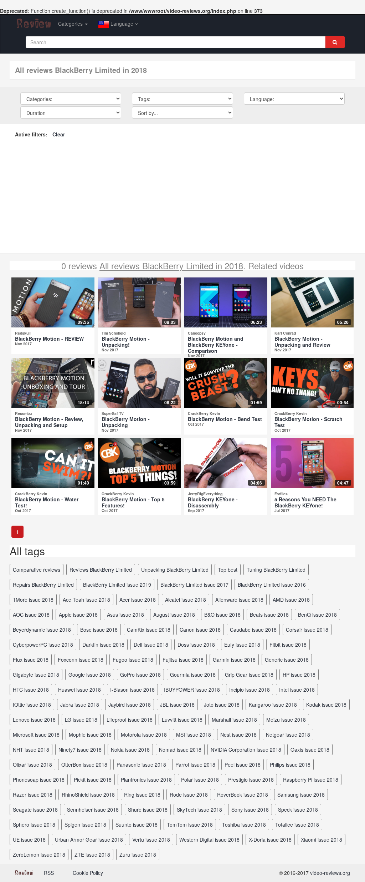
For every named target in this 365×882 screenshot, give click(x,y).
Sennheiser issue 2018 (93, 809)
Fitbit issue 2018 (288, 644)
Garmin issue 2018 (234, 659)
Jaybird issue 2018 (129, 704)
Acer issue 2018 (137, 599)
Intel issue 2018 (297, 689)
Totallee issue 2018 (297, 824)
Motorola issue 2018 (144, 734)
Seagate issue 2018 (35, 809)
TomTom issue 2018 (190, 824)
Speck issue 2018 (298, 809)
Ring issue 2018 (142, 794)
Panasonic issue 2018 (141, 764)
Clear (58, 134)
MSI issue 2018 (193, 734)
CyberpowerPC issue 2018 (43, 644)
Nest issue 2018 (238, 734)
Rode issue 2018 (189, 794)
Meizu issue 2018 (286, 719)
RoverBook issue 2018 (242, 794)
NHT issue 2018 (31, 749)
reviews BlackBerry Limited (101, 569)
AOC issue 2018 (31, 614)
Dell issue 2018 (151, 644)
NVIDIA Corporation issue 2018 (246, 749)
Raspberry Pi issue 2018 (310, 779)
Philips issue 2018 (290, 764)
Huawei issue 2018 (79, 689)
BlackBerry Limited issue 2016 (272, 584)
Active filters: (31, 134)
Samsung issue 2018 (301, 794)
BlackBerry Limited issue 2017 (194, 584)
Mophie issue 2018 (90, 734)
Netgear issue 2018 (288, 734)
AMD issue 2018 (291, 599)
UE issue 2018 (29, 839)
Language (122, 23)
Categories (71, 23)
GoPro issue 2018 (140, 674)
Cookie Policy (88, 872)
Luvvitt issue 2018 (182, 719)
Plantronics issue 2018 (146, 779)
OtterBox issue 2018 (84, 764)
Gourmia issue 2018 (193, 674)
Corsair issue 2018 (307, 629)
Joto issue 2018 (222, 704)
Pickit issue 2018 (93, 779)
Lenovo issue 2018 (34, 719)
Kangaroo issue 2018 (273, 704)
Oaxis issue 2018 (310, 749)
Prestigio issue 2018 (251, 779)
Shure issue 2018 (148, 809)
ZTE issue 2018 (92, 854)
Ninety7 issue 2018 (80, 749)
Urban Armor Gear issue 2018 (89, 839)
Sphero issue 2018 (34, 824)
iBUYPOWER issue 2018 (192, 689)
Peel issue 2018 (243, 764)
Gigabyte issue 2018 (36, 674)
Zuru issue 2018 (137, 854)
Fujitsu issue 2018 (183, 659)
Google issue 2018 (89, 674)
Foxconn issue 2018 (80, 659)
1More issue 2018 (33, 599)
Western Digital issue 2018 (209, 839)
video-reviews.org (330, 872)
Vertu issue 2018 (151, 839)
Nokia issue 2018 (130, 749)
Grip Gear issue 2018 (249, 674)
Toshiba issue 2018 (244, 824)
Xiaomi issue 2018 (321, 839)
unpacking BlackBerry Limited (175, 569)
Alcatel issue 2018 (185, 599)
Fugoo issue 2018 (133, 659)
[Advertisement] (182, 195)
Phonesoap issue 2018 (39, 779)
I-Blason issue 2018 (132, 689)
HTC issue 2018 (31, 689)
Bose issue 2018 (99, 629)
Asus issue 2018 (125, 614)
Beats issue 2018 (269, 614)
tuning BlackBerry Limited (276, 569)
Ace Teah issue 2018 (86, 599)
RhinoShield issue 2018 (88, 794)
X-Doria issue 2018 (270, 839)
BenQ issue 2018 (317, 614)
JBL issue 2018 (177, 704)
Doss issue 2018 (196, 644)
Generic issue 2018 (287, 659)
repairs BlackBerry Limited (43, 584)
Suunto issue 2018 (136, 824)
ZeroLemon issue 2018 (39, 854)
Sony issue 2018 (250, 809)
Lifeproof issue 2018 (130, 719)
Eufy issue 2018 (242, 644)
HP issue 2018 (299, 674)
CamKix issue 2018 (148, 629)
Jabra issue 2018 (79, 704)
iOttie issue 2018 (32, 704)
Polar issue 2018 (200, 779)
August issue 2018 (174, 614)
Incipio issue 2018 (249, 689)
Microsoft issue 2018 (36, 734)
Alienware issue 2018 (239, 599)
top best (227, 569)
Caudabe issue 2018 (253, 629)
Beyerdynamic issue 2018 (42, 629)
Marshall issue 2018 (234, 719)
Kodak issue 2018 (326, 704)
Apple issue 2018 (78, 614)
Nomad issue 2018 (180, 749)
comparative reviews (36, 569)
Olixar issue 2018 (32, 764)
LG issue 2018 (81, 719)
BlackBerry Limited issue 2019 (117, 584)
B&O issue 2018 (222, 614)
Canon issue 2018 (200, 629)
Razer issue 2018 (32, 794)
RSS (49, 872)
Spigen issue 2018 (85, 824)
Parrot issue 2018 (195, 764)
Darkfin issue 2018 (103, 644)
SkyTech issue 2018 (199, 809)
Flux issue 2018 (30, 659)
